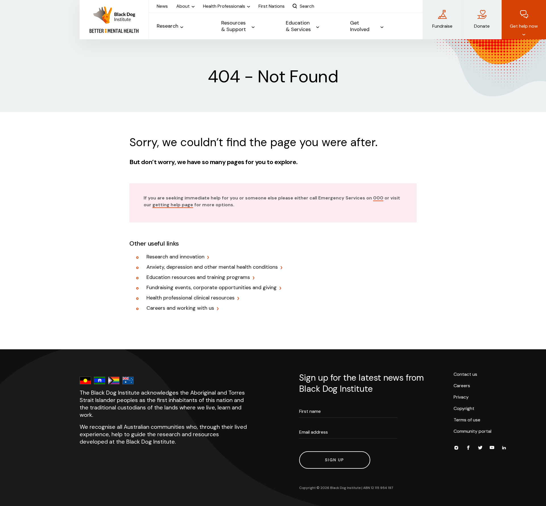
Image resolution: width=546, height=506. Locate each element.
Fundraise (442, 26)
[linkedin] (504, 448)
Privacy (461, 397)
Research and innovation (175, 257)
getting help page (172, 205)
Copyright (464, 408)
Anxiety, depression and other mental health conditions (212, 267)
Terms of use (467, 420)
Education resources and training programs (198, 277)
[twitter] (480, 448)
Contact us (465, 374)
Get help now (524, 26)
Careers (462, 386)
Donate (482, 26)
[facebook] (468, 448)
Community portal (472, 431)
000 (378, 198)
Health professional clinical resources (190, 298)
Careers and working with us (180, 308)
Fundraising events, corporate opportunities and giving (211, 288)
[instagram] (456, 448)
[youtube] (492, 448)
